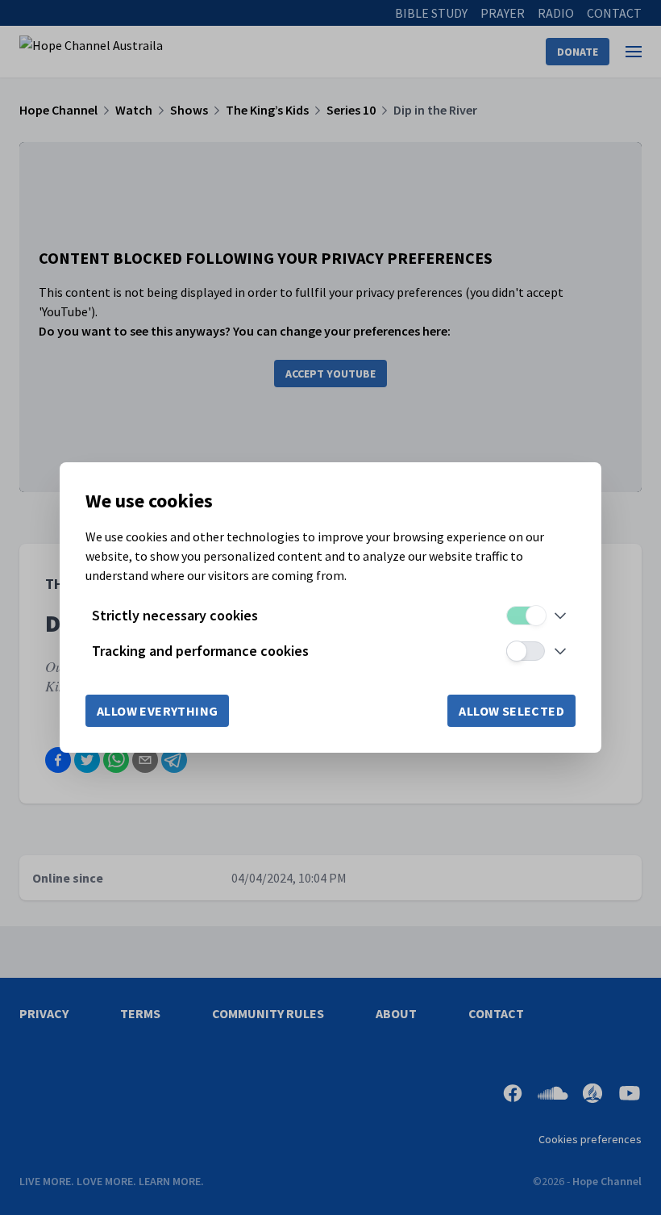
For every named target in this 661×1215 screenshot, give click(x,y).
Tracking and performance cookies (200, 650)
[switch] (525, 615)
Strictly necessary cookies (175, 615)
